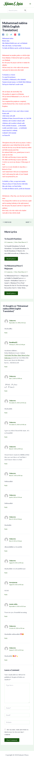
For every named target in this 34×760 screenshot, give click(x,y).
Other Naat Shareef (20, 242)
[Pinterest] (15, 34)
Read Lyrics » (11, 259)
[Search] (25, 10)
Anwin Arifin (13, 604)
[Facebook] (3, 34)
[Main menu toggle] (30, 4)
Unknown (12, 320)
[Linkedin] (19, 34)
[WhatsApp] (7, 34)
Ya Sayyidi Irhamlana (12, 239)
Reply (5, 333)
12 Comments (8, 272)
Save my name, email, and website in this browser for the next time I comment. (16, 732)
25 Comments (8, 242)
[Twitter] (11, 34)
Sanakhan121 (13, 342)
